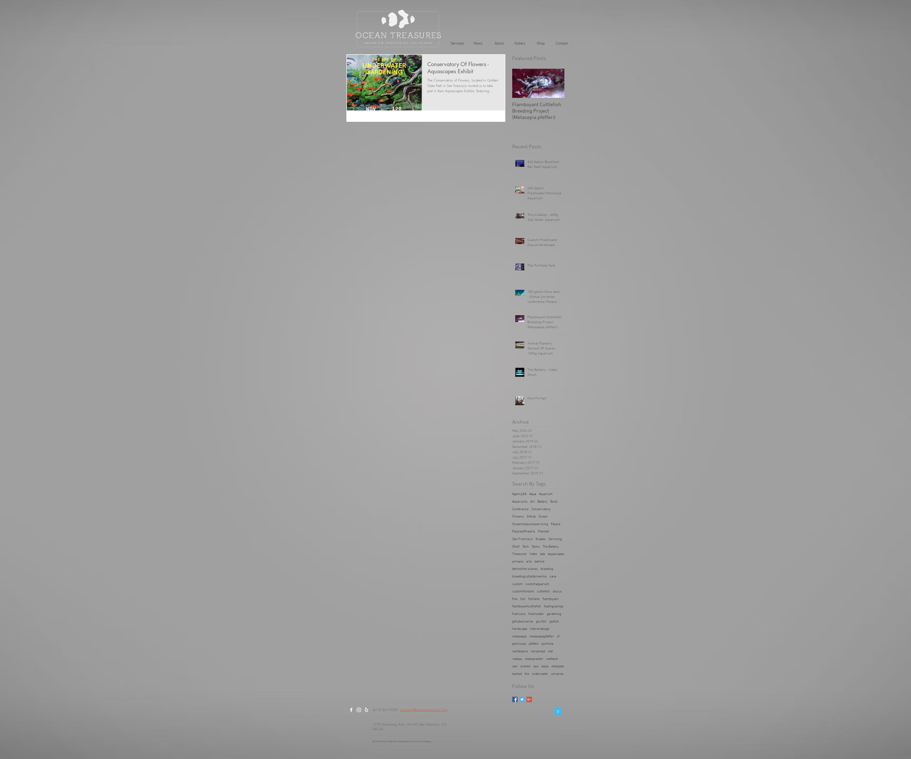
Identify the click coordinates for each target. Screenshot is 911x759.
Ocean (543, 517)
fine (514, 599)
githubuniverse (522, 622)
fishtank (534, 599)
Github (531, 517)
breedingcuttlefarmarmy (529, 577)
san (514, 666)
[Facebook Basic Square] (515, 699)
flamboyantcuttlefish (526, 606)
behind (539, 562)
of (558, 637)
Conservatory (541, 509)
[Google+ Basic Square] (529, 699)
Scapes (540, 539)
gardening (554, 614)
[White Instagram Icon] (359, 710)
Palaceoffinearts (523, 532)
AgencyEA (519, 494)
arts (529, 562)
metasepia (519, 637)
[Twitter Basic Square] (522, 699)
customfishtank (523, 592)
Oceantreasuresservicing (530, 524)
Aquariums (519, 502)
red (550, 652)
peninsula (519, 644)
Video (533, 554)
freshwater (536, 614)
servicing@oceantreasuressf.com (424, 710)
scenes (525, 666)
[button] (457, 43)
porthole (547, 644)
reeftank (552, 659)
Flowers (518, 517)
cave (553, 577)
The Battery (551, 547)
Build (553, 502)
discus (557, 592)
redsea (517, 659)
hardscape (519, 629)
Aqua (532, 494)
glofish (554, 622)
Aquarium (546, 494)
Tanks (536, 547)
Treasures (519, 554)
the (527, 674)
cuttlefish (543, 592)
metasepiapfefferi (542, 637)
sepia (544, 666)
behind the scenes (525, 569)
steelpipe (557, 666)
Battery (542, 502)
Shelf (516, 547)
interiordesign (540, 629)
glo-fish (541, 622)
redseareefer (534, 659)
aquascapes (556, 554)
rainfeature (520, 652)
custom (517, 584)
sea (535, 666)
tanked (517, 674)
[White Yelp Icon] (366, 710)
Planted (543, 532)
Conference (520, 509)
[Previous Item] (520, 83)
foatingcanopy (554, 606)
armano (517, 562)
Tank (525, 547)
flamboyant (550, 599)
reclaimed (538, 652)
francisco (518, 614)
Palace (555, 524)
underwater (540, 674)
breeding (547, 569)
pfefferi (534, 644)
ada (542, 554)
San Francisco (522, 539)
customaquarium (537, 584)
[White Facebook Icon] (351, 710)
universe (557, 674)
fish (522, 599)
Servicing (555, 539)
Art (532, 502)
